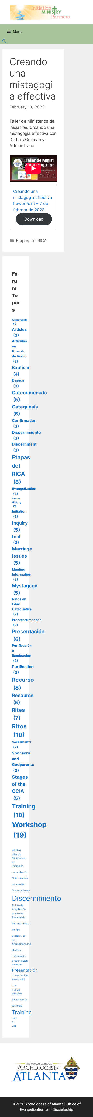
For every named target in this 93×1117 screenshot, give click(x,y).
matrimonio (18, 956)
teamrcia (17, 1005)
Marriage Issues (22, 556)
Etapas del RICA (31, 240)
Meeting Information (21, 574)
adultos (16, 850)
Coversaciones (21, 890)
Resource (23, 698)
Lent (16, 539)
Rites (18, 714)
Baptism (20, 370)
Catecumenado (29, 396)
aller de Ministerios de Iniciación (18, 860)
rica (14, 985)
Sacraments (21, 744)
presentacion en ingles (20, 962)
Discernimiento (26, 435)
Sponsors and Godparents (23, 762)
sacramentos (19, 999)
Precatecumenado (27, 622)
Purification (23, 669)
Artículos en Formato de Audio (19, 351)
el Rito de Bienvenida (18, 915)
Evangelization (24, 491)
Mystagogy (24, 589)
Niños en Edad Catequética (22, 606)
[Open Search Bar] (46, 41)
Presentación (28, 635)
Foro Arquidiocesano (21, 942)
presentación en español (20, 977)
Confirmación (20, 878)
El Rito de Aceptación (19, 907)
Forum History (16, 502)
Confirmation (24, 423)
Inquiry (20, 526)
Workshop (29, 829)
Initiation (19, 513)
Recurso (23, 683)
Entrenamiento (20, 923)
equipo (16, 929)
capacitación (19, 872)
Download (34, 219)
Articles (19, 332)
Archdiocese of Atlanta (44, 1104)
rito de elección (17, 991)
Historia (16, 950)
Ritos (19, 731)
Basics (18, 383)
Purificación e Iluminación (22, 653)
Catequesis (25, 410)
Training (24, 811)
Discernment (24, 447)
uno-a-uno (14, 1022)
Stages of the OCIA (20, 787)
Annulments (19, 321)
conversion (18, 884)
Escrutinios (18, 935)
